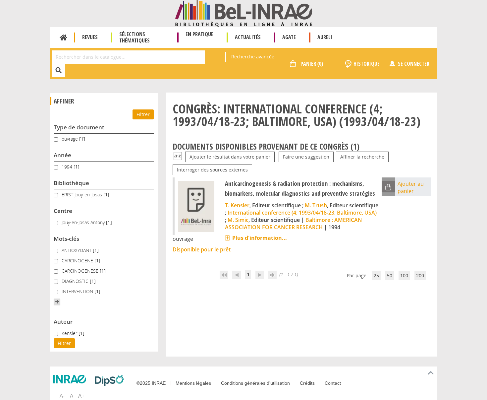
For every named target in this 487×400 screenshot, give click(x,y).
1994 (68, 167)
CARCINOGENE (78, 260)
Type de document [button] (79, 127)
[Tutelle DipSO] (111, 380)
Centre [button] (63, 211)
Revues (90, 37)
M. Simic (238, 220)
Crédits (307, 383)
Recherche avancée (252, 56)
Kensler (70, 333)
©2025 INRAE (151, 383)
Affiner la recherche (362, 157)
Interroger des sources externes (212, 170)
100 (404, 275)
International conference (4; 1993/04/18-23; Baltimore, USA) (302, 212)
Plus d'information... (259, 237)
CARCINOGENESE (81, 271)
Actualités (248, 37)
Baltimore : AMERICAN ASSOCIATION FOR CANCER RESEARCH (293, 223)
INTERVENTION (78, 291)
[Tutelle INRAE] (71, 379)
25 (376, 275)
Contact (333, 383)
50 (389, 275)
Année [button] (62, 155)
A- (62, 395)
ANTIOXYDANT (77, 250)
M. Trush (316, 205)
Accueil (63, 37)
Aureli (324, 37)
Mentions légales (193, 383)
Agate (289, 37)
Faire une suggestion (306, 157)
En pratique (199, 34)
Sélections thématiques (134, 37)
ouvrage (70, 139)
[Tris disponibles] (178, 157)
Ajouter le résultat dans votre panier (229, 157)
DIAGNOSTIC (76, 281)
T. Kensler (237, 205)
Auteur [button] (63, 321)
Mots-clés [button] (66, 238)
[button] (57, 302)
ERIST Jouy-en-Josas (82, 194)
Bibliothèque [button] (71, 183)
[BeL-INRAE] (243, 13)
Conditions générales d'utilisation (255, 383)
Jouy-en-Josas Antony (84, 222)
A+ (81, 395)
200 (420, 275)
